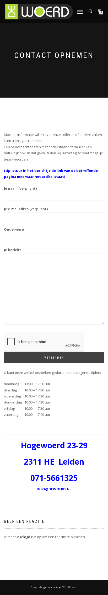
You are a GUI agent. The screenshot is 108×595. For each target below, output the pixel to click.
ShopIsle (37, 587)
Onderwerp (14, 229)
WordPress (69, 587)
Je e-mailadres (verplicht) (26, 208)
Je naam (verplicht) (20, 188)
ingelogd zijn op (29, 536)
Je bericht (12, 249)
